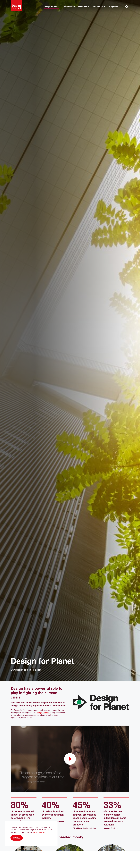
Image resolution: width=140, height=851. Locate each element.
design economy (43, 712)
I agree (16, 838)
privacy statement (40, 832)
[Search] (126, 6)
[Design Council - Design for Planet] (16, 5)
